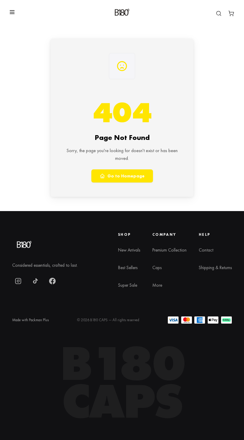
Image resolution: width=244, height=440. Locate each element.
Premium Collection (169, 250)
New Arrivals (129, 250)
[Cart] (231, 13)
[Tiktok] (35, 281)
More (157, 285)
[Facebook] (52, 281)
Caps (157, 268)
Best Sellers (127, 268)
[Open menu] (12, 12)
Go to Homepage (126, 176)
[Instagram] (18, 281)
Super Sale (127, 285)
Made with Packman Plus (30, 319)
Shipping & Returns (215, 268)
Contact (206, 250)
